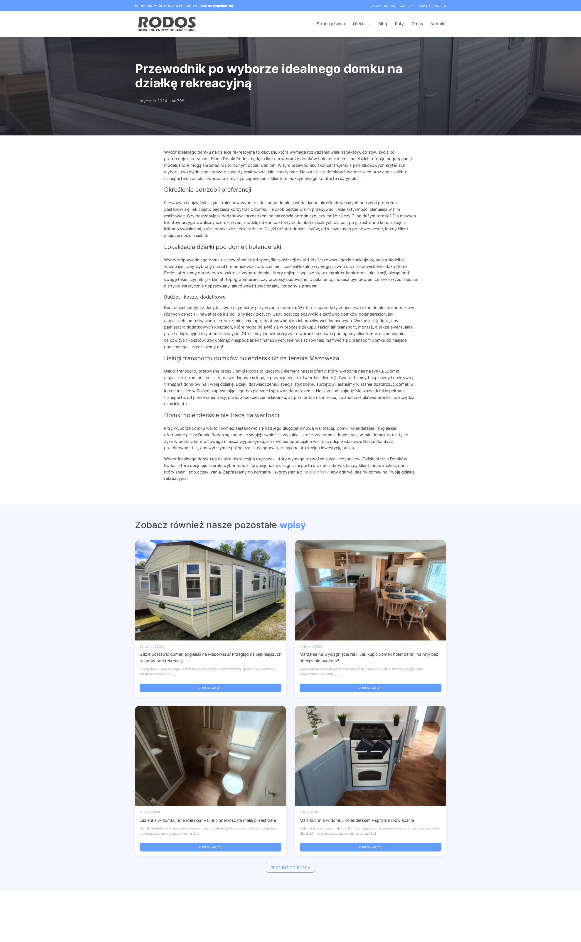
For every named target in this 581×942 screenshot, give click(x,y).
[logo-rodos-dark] (167, 18)
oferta (319, 171)
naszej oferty (315, 472)
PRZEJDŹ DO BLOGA (290, 867)
